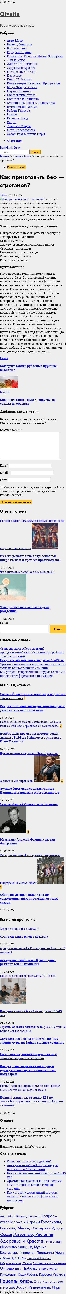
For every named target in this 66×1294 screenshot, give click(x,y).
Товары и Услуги (19, 126)
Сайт (3, 480)
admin (4, 195)
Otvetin (10, 14)
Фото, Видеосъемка (21, 130)
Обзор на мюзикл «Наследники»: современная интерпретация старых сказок (29, 898)
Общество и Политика (23, 99)
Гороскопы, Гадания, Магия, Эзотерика (35, 56)
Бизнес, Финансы (19, 44)
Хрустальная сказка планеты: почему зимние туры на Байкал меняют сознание (33, 666)
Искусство (14, 75)
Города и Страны (19, 52)
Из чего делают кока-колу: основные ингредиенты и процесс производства (30, 558)
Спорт (11, 122)
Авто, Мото (15, 40)
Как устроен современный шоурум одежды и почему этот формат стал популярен (32, 674)
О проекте (14, 141)
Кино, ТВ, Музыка (19, 79)
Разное (12, 114)
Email (5, 473)
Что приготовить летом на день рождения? (27, 572)
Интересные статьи (21, 72)
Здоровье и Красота (21, 68)
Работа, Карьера (18, 110)
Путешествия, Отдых (22, 107)
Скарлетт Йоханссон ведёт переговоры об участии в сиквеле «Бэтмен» (32, 708)
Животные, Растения (22, 64)
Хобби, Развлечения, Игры (26, 134)
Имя (4, 465)
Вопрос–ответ (16, 48)
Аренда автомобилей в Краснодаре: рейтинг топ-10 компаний (28, 962)
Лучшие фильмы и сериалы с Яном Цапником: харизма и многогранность (29, 790)
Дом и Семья (16, 60)
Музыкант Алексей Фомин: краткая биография (29, 804)
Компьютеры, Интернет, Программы (33, 83)
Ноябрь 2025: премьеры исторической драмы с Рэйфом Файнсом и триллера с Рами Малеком (30, 724)
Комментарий (11, 430)
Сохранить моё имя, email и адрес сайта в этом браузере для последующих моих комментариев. (32, 491)
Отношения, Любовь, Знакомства (31, 103)
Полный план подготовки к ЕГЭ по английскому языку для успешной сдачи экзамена (30, 1088)
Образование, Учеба (21, 95)
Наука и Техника (19, 91)
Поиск (4, 623)
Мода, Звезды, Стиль (22, 87)
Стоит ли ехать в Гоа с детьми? (22, 648)
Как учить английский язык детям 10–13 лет (32, 660)
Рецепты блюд (17, 118)
